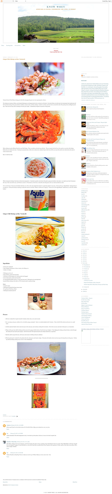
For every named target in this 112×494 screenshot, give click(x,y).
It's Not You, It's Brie (85, 299)
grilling (83, 217)
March (85, 276)
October (86, 268)
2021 (84, 251)
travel (82, 241)
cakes (82, 197)
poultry (82, 229)
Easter (82, 211)
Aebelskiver (87, 163)
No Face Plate (84, 303)
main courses (84, 220)
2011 (84, 263)
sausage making (84, 234)
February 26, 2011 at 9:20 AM (16, 452)
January (86, 287)
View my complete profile (88, 100)
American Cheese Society (86, 324)
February (86, 278)
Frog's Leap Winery (85, 308)
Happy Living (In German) (86, 305)
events (82, 213)
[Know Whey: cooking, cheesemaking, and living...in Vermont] (86, 343)
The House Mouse (85, 310)
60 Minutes (83, 190)
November (86, 266)
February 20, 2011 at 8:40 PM (17, 425)
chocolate (83, 206)
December (86, 264)
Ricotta (82, 230)
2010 (84, 289)
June (85, 270)
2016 (84, 257)
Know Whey (56, 6)
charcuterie (83, 201)
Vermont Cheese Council (86, 313)
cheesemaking (84, 204)
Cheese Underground (85, 317)
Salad (82, 232)
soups (82, 236)
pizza (82, 225)
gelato (82, 215)
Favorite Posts (18, 45)
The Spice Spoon (84, 312)
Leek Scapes (88, 114)
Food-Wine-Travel (85, 320)
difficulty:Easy (84, 210)
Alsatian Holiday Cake (90, 148)
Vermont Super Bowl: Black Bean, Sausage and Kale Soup (96, 284)
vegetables (83, 243)
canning (83, 199)
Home (3, 45)
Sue (7, 433)
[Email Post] (17, 416)
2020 (84, 253)
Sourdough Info (9, 45)
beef (82, 194)
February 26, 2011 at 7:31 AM (23, 441)
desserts (83, 208)
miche (82, 223)
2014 (84, 259)
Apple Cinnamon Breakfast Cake (92, 131)
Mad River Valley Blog (12, 441)
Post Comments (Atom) (13, 485)
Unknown (9, 425)
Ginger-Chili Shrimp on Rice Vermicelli (14, 59)
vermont (83, 244)
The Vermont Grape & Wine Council (88, 322)
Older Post (75, 482)
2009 (84, 291)
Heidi (24, 45)
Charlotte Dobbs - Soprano (86, 298)
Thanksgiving (84, 239)
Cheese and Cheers (85, 319)
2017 (84, 255)
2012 (84, 261)
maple (82, 222)
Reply (8, 429)
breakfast (83, 196)
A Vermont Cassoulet (88, 280)
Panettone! (87, 156)
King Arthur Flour (85, 301)
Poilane (83, 227)
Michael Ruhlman (85, 306)
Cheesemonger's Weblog (86, 315)
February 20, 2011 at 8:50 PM (16, 433)
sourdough (83, 237)
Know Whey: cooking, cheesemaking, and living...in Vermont (92, 329)
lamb (82, 218)
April (85, 274)
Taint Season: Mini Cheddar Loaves (92, 171)
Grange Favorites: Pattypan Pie (91, 107)
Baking (82, 192)
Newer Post (5, 482)
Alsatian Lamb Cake (89, 179)
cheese (82, 203)
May (85, 272)
